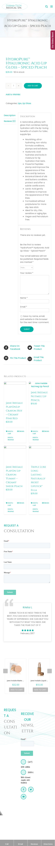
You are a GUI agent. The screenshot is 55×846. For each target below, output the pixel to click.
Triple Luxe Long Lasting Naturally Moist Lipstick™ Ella (38, 478)
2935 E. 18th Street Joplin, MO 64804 (27, 777)
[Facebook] (23, 789)
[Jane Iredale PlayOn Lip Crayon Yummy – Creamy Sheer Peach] (15, 454)
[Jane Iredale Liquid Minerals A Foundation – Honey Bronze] (39, 669)
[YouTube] (23, 796)
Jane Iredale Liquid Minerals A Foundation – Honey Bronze (39, 680)
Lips (19, 103)
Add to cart (33, 86)
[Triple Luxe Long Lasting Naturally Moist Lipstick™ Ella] (40, 454)
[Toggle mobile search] (46, 6)
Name (24, 297)
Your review (26, 273)
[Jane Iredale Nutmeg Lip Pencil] (40, 385)
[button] (13, 94)
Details (21, 431)
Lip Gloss (26, 103)
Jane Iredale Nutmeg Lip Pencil (39, 396)
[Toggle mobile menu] (51, 6)
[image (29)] (27, 45)
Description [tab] (9, 115)
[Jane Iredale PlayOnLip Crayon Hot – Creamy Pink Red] (15, 390)
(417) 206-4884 (26, 764)
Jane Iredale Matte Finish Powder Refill (15, 680)
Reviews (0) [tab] (10, 121)
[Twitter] (31, 789)
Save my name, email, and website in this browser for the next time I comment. (34, 319)
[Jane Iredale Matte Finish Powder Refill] (15, 669)
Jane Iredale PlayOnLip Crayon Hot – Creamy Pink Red (14, 410)
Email (23, 306)
